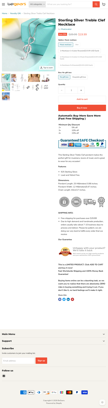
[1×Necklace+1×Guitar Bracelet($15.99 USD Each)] (79, 53)
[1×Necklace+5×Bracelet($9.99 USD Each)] (76, 68)
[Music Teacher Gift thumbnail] (22, 78)
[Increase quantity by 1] (81, 90)
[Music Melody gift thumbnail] (6, 87)
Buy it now (82, 107)
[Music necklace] (66, 47)
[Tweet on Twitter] (64, 299)
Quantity (61, 85)
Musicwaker (66, 29)
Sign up (41, 360)
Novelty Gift (15, 13)
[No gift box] (64, 80)
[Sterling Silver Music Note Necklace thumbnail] (6, 78)
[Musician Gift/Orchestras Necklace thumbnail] (45, 78)
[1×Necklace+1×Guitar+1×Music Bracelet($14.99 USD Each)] (82, 61)
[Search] (96, 4)
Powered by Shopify (54, 403)
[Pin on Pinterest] (72, 299)
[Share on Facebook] (59, 299)
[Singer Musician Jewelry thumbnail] (34, 78)
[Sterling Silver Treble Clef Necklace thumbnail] (14, 78)
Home (4, 13)
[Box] (77, 47)
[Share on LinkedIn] (68, 299)
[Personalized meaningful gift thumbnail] (16, 87)
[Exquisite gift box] (79, 80)
